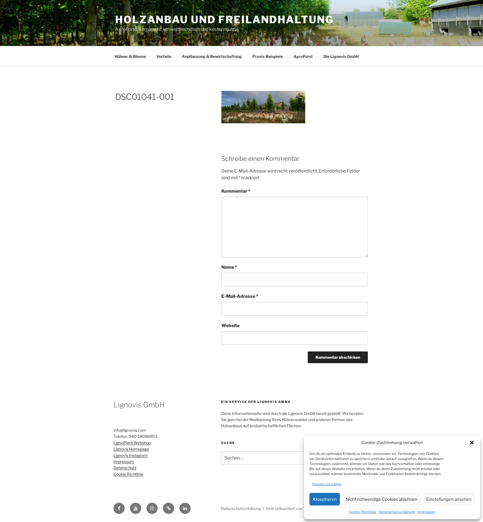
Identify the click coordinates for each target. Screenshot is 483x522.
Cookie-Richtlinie (362, 512)
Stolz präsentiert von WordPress (294, 508)
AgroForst (303, 56)
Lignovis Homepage (131, 449)
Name (229, 267)
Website (230, 325)
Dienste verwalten (327, 484)
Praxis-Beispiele (267, 56)
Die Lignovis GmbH (341, 56)
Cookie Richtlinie (128, 474)
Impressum (426, 512)
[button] (472, 442)
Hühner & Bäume (130, 56)
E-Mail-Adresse (239, 296)
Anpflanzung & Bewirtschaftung (212, 56)
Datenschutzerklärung (397, 512)
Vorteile (164, 56)
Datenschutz (124, 467)
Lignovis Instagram (130, 455)
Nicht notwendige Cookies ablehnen (381, 499)
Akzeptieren (324, 499)
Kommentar (235, 191)
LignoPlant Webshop (132, 442)
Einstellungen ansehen (449, 499)
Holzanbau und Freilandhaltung (224, 19)
